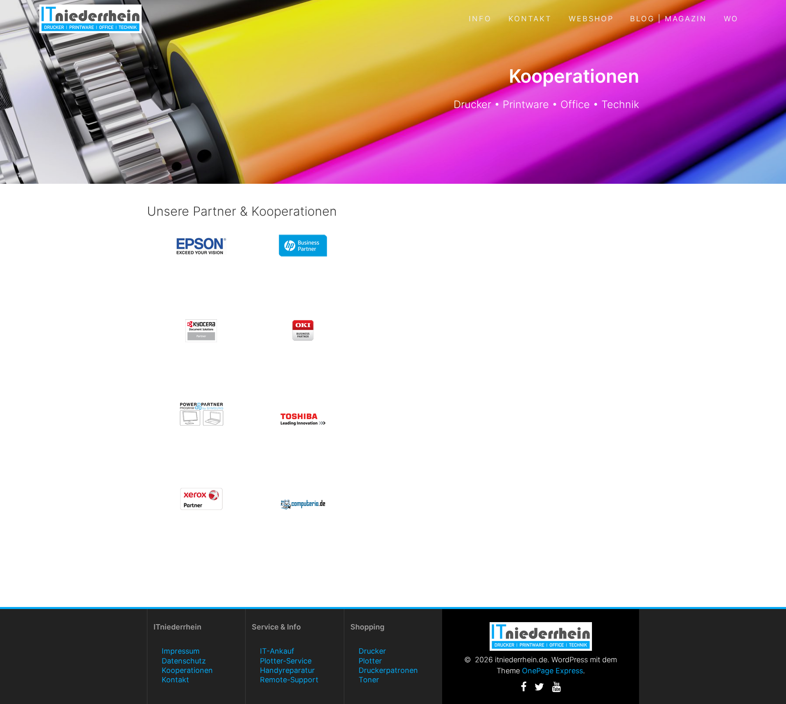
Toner (369, 679)
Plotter (370, 661)
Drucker (372, 651)
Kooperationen (187, 670)
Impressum (181, 651)
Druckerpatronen (388, 670)
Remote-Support (289, 679)
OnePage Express (552, 670)
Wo (731, 18)
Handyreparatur (287, 670)
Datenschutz (184, 661)
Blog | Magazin (668, 18)
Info (480, 18)
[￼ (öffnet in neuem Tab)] (303, 504)
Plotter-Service (286, 661)
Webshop (591, 18)
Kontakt (530, 18)
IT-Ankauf (277, 651)
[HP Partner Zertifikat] (303, 245)
